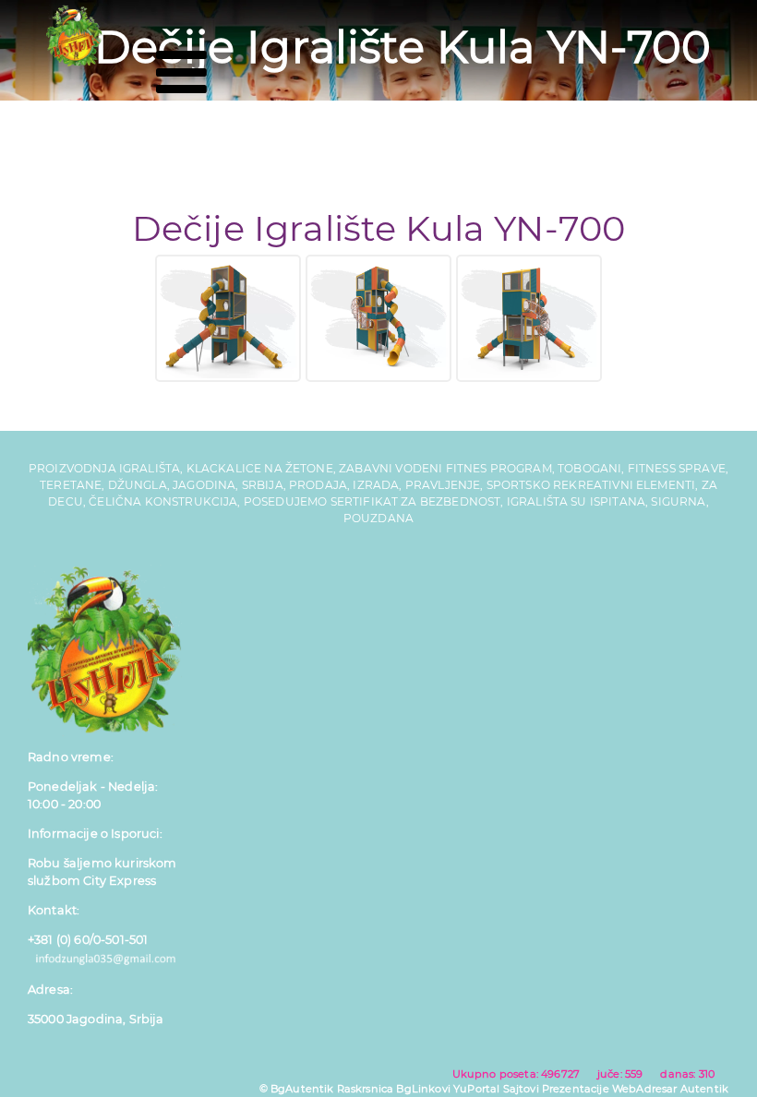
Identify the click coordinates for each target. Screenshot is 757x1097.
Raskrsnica (365, 1088)
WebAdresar (645, 1088)
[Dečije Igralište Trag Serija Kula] (228, 318)
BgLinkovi (423, 1088)
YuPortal (476, 1088)
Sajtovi (521, 1088)
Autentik (704, 1088)
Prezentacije (575, 1088)
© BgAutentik (296, 1088)
